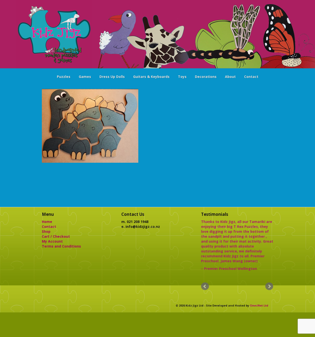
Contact (251, 76)
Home (47, 221)
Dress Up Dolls (112, 76)
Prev (205, 286)
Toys (182, 76)
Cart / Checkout (56, 236)
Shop (46, 231)
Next (269, 286)
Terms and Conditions (61, 246)
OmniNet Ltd (259, 305)
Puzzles (63, 76)
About (230, 76)
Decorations (206, 76)
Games (85, 76)
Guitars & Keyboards (151, 76)
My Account (52, 241)
